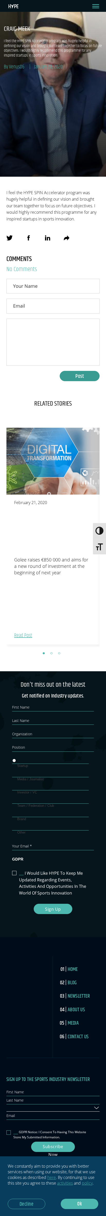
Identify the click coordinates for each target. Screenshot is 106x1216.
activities (65, 1183)
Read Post (23, 636)
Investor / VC (27, 792)
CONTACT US (78, 1037)
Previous (2, 537)
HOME (73, 969)
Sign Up (53, 909)
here (51, 1177)
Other (21, 832)
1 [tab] (45, 654)
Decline (27, 1204)
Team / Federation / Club (35, 806)
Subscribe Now (53, 1148)
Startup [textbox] (13, 1107)
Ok (79, 1204)
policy (87, 1183)
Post (79, 376)
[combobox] (53, 1108)
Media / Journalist (30, 779)
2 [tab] (53, 654)
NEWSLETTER (79, 996)
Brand (21, 819)
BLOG (72, 983)
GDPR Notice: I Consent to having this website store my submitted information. (49, 1134)
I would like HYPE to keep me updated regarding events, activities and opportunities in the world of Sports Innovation (52, 883)
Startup (22, 766)
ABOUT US (76, 1010)
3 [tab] (60, 654)
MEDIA (73, 1023)
